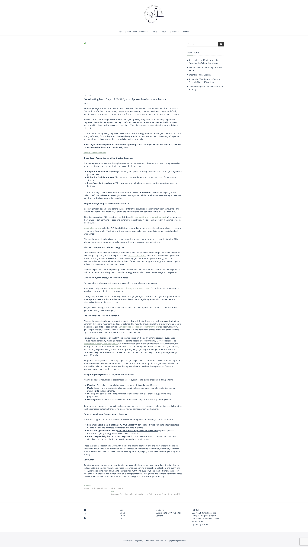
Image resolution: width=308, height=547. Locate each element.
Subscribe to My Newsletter (168, 512)
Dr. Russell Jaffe (127, 541)
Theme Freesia (149, 541)
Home (121, 32)
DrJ (86, 103)
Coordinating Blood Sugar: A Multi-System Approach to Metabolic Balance (125, 99)
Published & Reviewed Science (205, 518)
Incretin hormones (92, 228)
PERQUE (195, 510)
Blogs (174, 32)
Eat (121, 510)
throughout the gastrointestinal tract (149, 217)
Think (122, 515)
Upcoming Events (200, 524)
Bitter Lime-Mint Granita (200, 74)
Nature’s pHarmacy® (136, 32)
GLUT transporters (137, 255)
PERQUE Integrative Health (204, 515)
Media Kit (160, 510)
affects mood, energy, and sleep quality (101, 343)
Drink (122, 512)
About (163, 32)
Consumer (88, 96)
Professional (197, 521)
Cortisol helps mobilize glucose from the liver (139, 326)
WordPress (159, 541)
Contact (159, 515)
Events (186, 32)
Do (121, 518)
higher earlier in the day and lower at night (130, 288)
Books (154, 32)
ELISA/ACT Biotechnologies (204, 512)
